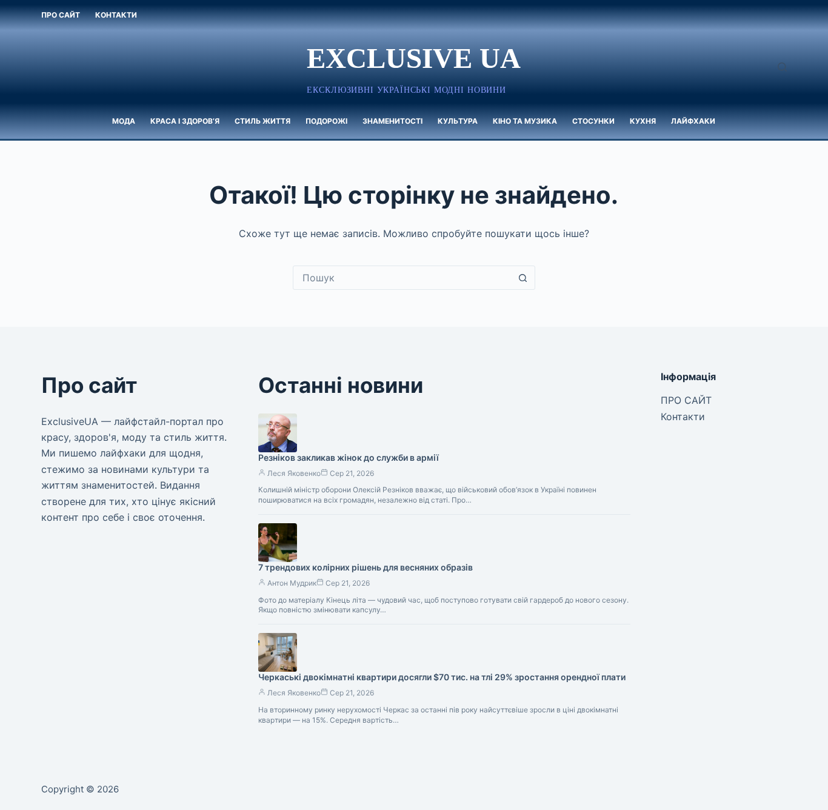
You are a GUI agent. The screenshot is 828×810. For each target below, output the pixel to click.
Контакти (116, 14)
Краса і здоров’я (184, 121)
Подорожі (326, 121)
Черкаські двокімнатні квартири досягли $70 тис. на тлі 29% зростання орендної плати (442, 677)
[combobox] (402, 278)
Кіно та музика (525, 121)
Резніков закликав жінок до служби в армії (348, 457)
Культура (458, 121)
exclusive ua (414, 58)
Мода (123, 121)
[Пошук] (782, 67)
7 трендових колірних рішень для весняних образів (365, 567)
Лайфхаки (693, 121)
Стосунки (593, 121)
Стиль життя (262, 121)
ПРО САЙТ (60, 14)
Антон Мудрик (291, 582)
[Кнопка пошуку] (523, 277)
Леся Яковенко (294, 473)
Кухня (643, 121)
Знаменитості (392, 121)
